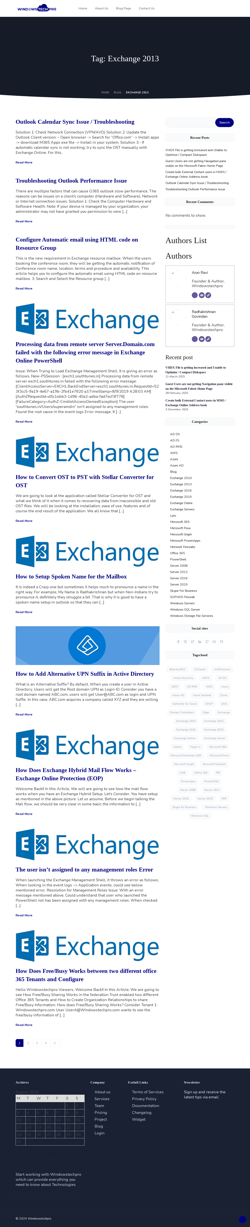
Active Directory (183, 678)
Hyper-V (195, 747)
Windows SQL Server (185, 609)
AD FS (174, 440)
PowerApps (188, 781)
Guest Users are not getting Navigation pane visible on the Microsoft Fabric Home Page (195, 163)
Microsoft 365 (180, 522)
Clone (223, 695)
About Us (101, 8)
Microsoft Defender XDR (186, 755)
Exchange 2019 (181, 497)
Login (99, 1133)
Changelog (141, 1112)
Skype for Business (184, 807)
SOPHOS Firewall (182, 597)
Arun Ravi (200, 272)
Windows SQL (200, 816)
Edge (206, 712)
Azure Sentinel (202, 695)
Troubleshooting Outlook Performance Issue (71, 180)
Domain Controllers (182, 712)
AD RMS (176, 447)
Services (102, 1099)
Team (99, 1105)
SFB (223, 798)
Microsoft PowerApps (185, 541)
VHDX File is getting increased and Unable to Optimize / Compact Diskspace (196, 152)
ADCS (205, 678)
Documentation (145, 1105)
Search (224, 122)
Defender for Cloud (185, 704)
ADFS (174, 686)
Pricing (100, 1112)
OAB (183, 773)
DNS (224, 704)
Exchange (224, 712)
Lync (173, 515)
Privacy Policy (143, 1099)
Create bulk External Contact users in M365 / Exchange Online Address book (196, 174)
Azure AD (177, 465)
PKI (218, 773)
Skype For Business (183, 591)
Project (100, 1119)
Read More (24, 162)
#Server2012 (177, 669)
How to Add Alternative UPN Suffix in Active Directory (85, 673)
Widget (138, 1119)
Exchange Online (181, 503)
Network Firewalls (182, 547)
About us (102, 1092)
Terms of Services (147, 1092)
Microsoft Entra (219, 755)
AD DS (175, 434)
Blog (117, 92)
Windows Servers (182, 603)
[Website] (208, 295)
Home (83, 8)
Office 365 (177, 553)
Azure (174, 459)
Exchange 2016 (181, 490)
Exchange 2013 (181, 484)
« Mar (48, 1154)
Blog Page (123, 8)
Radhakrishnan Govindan (204, 314)
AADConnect (222, 669)
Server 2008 (179, 566)
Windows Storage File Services (191, 616)
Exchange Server (214, 738)
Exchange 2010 (181, 478)
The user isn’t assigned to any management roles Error (84, 869)
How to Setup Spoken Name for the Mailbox (71, 576)
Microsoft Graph (181, 534)
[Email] (202, 295)
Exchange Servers (182, 509)
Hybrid (177, 747)
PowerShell (178, 559)
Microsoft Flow (180, 528)
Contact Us (146, 8)
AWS (174, 453)
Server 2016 (179, 578)
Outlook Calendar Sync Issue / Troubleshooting (75, 121)
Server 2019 (179, 584)
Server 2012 (179, 572)
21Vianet (199, 669)
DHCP (209, 704)
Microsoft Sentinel (214, 764)
